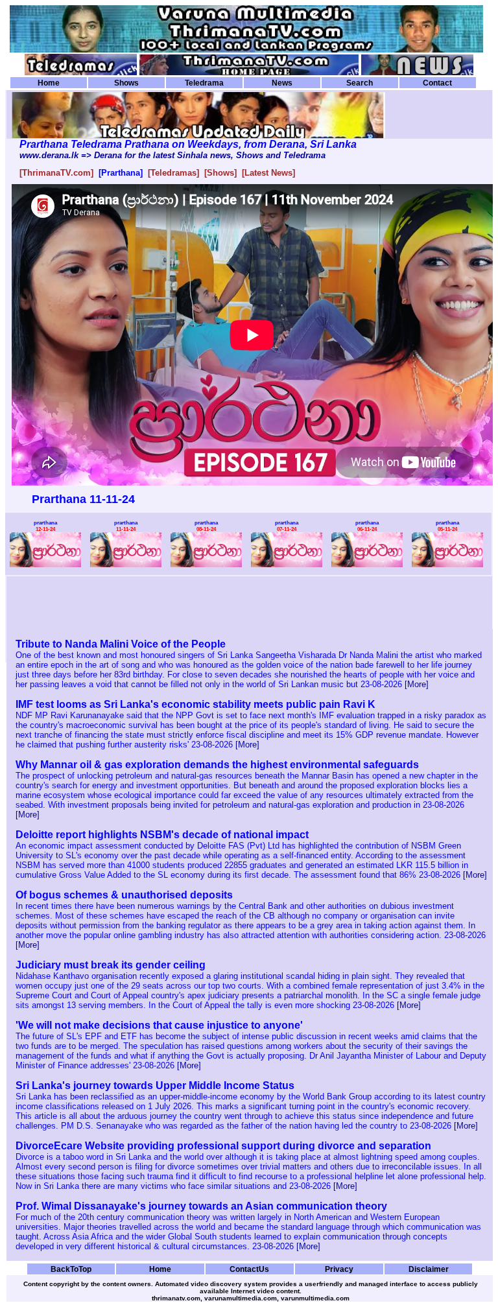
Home (49, 83)
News (282, 83)
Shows (126, 83)
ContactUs (249, 1269)
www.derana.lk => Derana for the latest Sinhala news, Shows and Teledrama (172, 155)
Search (359, 83)
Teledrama (204, 83)
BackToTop (71, 1269)
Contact (437, 83)
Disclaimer (429, 1269)
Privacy (339, 1269)
